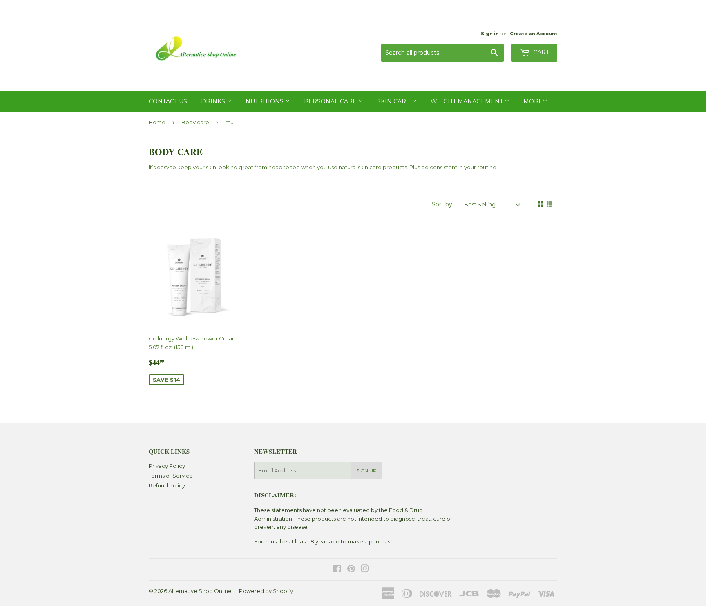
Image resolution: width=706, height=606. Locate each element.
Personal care (331, 101)
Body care (195, 122)
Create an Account (533, 33)
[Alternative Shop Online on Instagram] (365, 569)
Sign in (490, 33)
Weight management (468, 101)
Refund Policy (167, 485)
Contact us (168, 101)
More (533, 101)
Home (157, 122)
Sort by (442, 204)
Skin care (394, 101)
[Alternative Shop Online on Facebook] (337, 569)
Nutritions (265, 101)
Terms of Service (171, 475)
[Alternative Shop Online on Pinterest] (351, 569)
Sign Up (366, 470)
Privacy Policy (167, 466)
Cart (540, 52)
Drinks (214, 101)
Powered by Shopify (266, 591)
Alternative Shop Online (200, 591)
